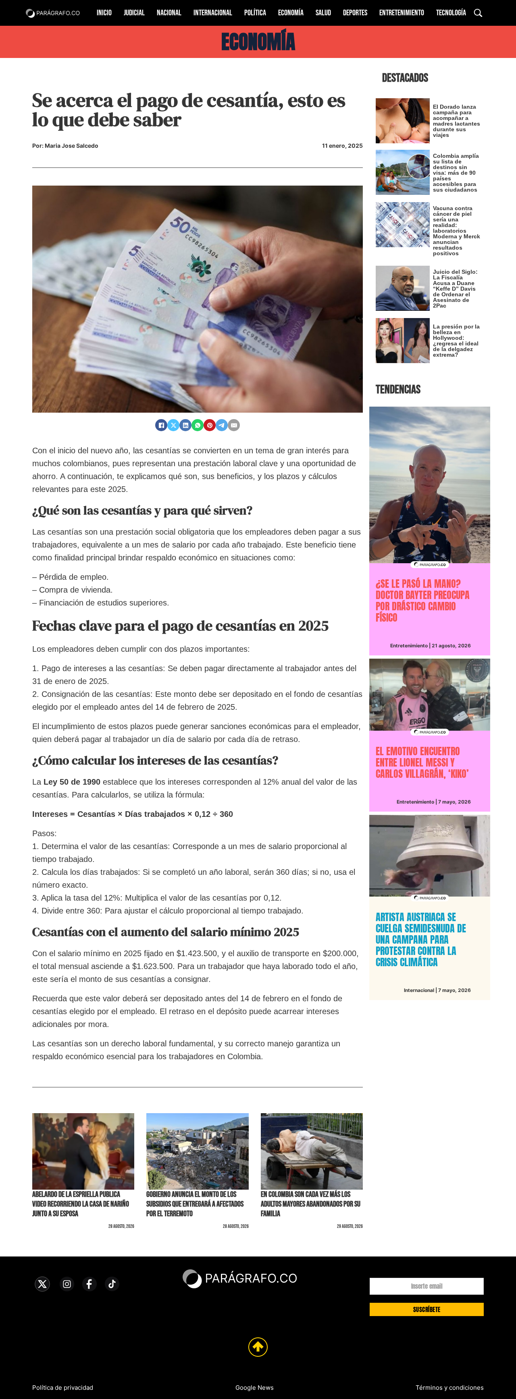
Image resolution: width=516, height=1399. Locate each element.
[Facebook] (161, 425)
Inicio (104, 13)
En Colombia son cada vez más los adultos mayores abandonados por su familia (310, 1204)
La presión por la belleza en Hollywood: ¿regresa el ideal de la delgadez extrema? (456, 340)
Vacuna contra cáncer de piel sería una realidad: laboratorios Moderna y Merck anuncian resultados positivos (456, 230)
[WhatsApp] (197, 425)
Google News (254, 1387)
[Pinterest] (210, 425)
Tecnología (451, 13)
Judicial (134, 13)
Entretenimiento (401, 13)
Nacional (169, 13)
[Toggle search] (478, 13)
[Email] (234, 425)
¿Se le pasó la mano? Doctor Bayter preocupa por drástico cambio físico (423, 601)
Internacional (213, 13)
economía (258, 42)
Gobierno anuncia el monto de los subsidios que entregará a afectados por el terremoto (194, 1204)
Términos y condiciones (450, 1387)
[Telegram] (222, 425)
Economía (291, 13)
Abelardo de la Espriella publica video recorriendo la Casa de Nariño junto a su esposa (80, 1204)
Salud (323, 13)
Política (255, 13)
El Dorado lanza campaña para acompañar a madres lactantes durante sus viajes (456, 120)
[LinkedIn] (185, 425)
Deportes (355, 13)
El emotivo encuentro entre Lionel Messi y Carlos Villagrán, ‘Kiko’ (422, 762)
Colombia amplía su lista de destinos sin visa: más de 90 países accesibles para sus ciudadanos (456, 173)
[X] (173, 425)
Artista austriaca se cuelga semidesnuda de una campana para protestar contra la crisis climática (421, 939)
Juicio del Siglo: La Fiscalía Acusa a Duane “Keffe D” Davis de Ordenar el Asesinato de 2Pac (455, 289)
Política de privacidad (62, 1387)
